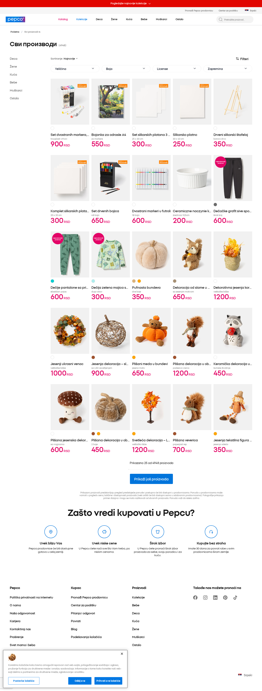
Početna (15, 31)
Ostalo (14, 98)
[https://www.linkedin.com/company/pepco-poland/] (216, 597)
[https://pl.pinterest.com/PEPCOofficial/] (226, 597)
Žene (13, 66)
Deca (13, 58)
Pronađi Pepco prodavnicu (199, 10)
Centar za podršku (228, 10)
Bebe (13, 82)
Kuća (13, 74)
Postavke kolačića (23, 680)
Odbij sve (80, 680)
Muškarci (16, 90)
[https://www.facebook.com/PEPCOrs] (196, 597)
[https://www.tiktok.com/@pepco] (236, 597)
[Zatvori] (122, 654)
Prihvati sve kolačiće (108, 680)
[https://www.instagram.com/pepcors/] (206, 597)
